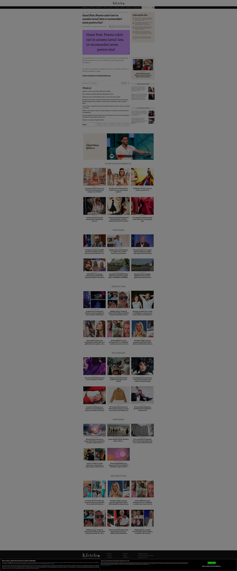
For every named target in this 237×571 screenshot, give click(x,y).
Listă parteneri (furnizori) (106, 565)
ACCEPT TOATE (211, 562)
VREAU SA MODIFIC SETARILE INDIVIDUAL (211, 566)
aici (5, 567)
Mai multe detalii (50, 563)
